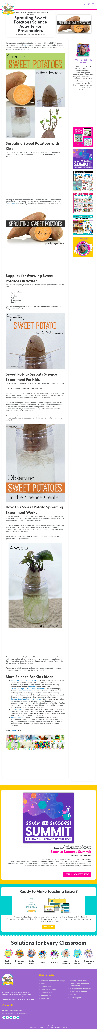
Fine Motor (45, 999)
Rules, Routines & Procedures (80, 989)
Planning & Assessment (78, 981)
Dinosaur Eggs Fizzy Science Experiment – (27, 699)
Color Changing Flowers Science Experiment (28, 689)
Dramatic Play (46, 996)
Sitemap (65, 1027)
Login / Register (75, 998)
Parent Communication (78, 992)
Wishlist (73, 995)
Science (13, 730)
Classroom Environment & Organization (79, 985)
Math (43, 984)
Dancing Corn (16, 709)
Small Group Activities (49, 990)
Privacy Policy (33, 1027)
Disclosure (58, 1027)
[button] (85, 4)
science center (11, 204)
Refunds (41, 1027)
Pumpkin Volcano (17, 717)
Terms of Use (49, 1027)
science (26, 45)
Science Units (46, 987)
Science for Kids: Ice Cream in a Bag (24, 681)
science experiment (24, 691)
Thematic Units (46, 993)
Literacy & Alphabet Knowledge (53, 981)
